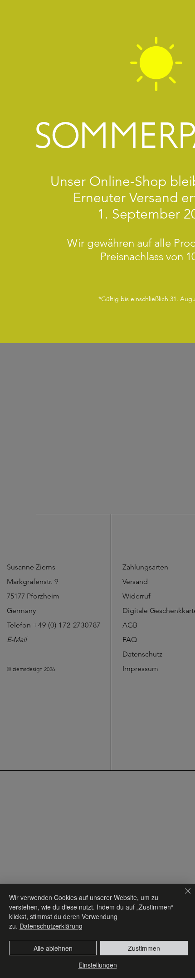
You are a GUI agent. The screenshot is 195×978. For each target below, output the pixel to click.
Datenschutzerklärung (51, 925)
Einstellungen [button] (97, 964)
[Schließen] (182, 896)
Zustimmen (144, 948)
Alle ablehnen (53, 948)
